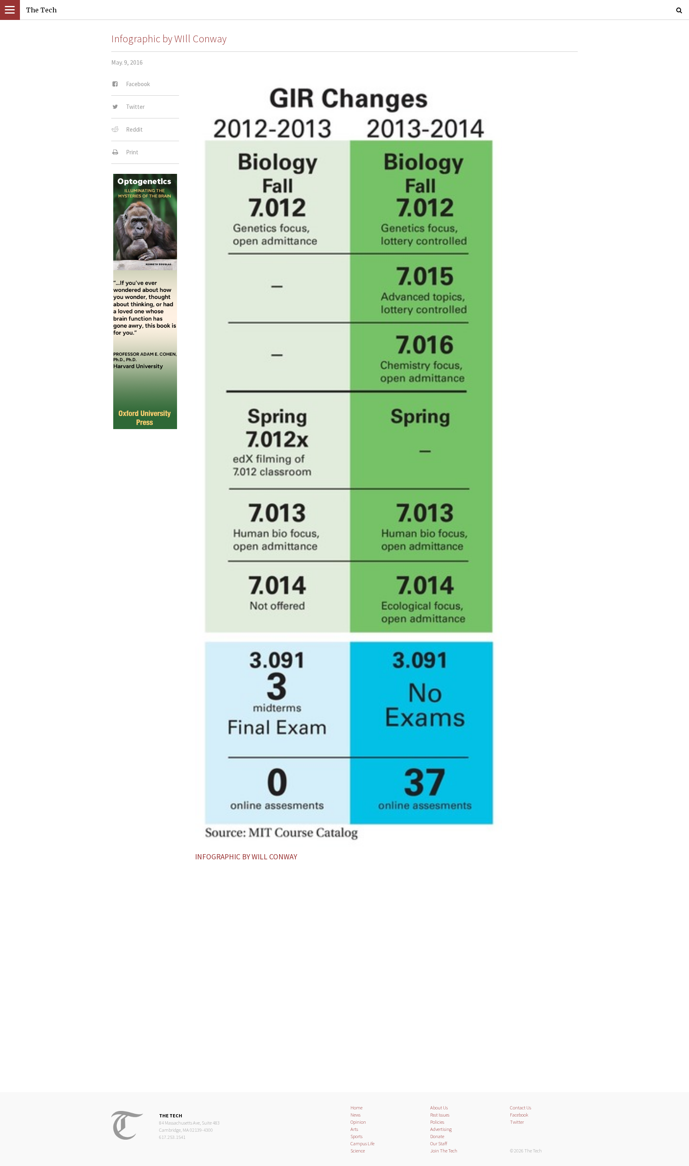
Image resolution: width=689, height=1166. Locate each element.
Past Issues (439, 1115)
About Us (439, 1108)
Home (356, 1108)
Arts (354, 1129)
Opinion (358, 1122)
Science (357, 1151)
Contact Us (520, 1108)
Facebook (519, 1115)
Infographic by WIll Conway (168, 38)
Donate (437, 1136)
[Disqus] (344, 969)
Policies (437, 1122)
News (355, 1115)
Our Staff (438, 1143)
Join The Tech (443, 1151)
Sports (356, 1136)
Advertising (441, 1129)
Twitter (517, 1122)
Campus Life (362, 1143)
